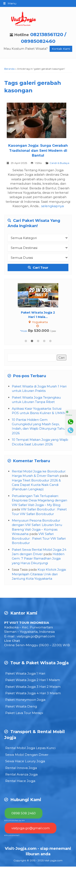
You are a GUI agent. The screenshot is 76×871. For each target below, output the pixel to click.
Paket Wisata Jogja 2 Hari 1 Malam (32, 680)
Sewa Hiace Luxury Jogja (25, 761)
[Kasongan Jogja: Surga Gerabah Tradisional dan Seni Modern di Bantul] (38, 121)
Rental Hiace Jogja (20, 781)
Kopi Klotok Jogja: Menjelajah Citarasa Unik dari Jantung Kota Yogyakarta (39, 574)
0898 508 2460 (23, 813)
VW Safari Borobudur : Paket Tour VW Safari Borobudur (39, 538)
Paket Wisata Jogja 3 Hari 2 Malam (33, 687)
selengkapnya (52, 206)
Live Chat (12, 641)
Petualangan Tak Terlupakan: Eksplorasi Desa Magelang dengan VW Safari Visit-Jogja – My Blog (39, 500)
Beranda (9, 68)
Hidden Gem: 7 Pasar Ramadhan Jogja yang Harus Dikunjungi (38, 558)
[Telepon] (70, 430)
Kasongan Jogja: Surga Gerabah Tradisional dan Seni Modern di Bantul (38, 150)
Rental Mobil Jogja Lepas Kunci (30, 748)
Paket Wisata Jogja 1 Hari (25, 673)
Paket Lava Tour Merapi (24, 713)
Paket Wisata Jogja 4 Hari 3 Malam (33, 693)
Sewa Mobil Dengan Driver (26, 755)
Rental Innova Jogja (21, 768)
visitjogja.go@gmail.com (36, 636)
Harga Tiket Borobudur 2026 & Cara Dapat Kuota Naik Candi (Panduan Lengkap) (36, 484)
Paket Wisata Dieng (21, 706)
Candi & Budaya (59, 163)
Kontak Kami (61, 48)
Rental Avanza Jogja (21, 774)
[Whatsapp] (70, 422)
